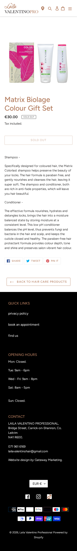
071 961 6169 (16, 446)
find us (13, 336)
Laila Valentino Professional (36, 532)
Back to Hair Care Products (41, 282)
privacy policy (18, 313)
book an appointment (23, 324)
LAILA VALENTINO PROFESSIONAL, (33, 423)
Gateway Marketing (48, 460)
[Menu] (70, 8)
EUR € (37, 484)
